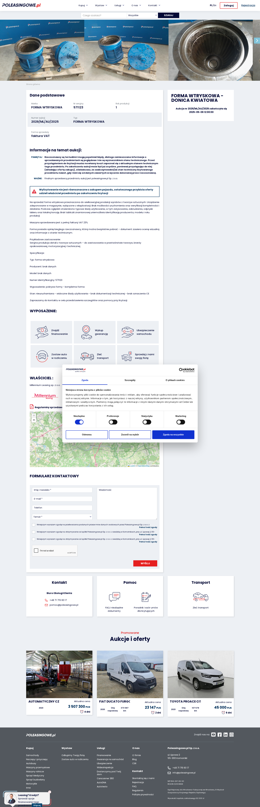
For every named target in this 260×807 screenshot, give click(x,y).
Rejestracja (138, 782)
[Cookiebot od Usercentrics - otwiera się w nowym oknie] (181, 370)
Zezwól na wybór (130, 434)
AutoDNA (101, 782)
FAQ (134, 786)
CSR (134, 763)
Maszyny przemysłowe (38, 767)
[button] (257, 41)
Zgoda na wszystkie (173, 434)
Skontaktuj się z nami (143, 778)
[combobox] (142, 15)
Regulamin (137, 790)
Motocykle (31, 783)
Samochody (32, 755)
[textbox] (142, 15)
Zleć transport (201, 607)
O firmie (136, 755)
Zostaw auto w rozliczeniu (75, 759)
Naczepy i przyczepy (37, 759)
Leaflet (132, 466)
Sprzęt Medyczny (35, 775)
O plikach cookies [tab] (175, 380)
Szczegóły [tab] (130, 380)
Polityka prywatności (143, 794)
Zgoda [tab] (85, 380)
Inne (28, 787)
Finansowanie (104, 755)
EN (215, 5)
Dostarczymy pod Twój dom (109, 773)
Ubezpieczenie (104, 763)
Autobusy (31, 763)
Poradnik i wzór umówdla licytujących (146, 609)
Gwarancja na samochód (110, 759)
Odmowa (86, 434)
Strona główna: (33, 84)
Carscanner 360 (105, 778)
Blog (134, 759)
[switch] (113, 422)
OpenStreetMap (144, 466)
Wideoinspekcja (105, 767)
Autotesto (102, 786)
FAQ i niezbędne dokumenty (114, 609)
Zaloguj (229, 5)
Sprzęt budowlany (35, 779)
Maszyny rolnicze (35, 771)
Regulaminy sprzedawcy (50, 407)
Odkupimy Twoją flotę (73, 755)
